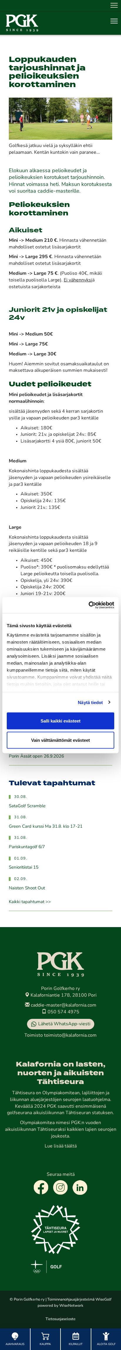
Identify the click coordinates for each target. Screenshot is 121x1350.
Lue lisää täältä (61, 1146)
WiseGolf (103, 1299)
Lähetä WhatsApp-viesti (64, 1024)
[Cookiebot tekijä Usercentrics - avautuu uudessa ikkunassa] (88, 605)
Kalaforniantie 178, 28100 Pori (63, 995)
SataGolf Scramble (27, 806)
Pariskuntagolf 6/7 (27, 847)
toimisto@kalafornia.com (70, 1035)
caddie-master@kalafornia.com (63, 1005)
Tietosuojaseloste (60, 1319)
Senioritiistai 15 (23, 867)
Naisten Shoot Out (27, 888)
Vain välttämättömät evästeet (60, 739)
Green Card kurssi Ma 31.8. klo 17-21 (46, 826)
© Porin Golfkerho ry (27, 1299)
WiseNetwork (71, 1306)
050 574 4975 (62, 1012)
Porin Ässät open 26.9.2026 (36, 756)
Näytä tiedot (90, 702)
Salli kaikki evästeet (60, 720)
